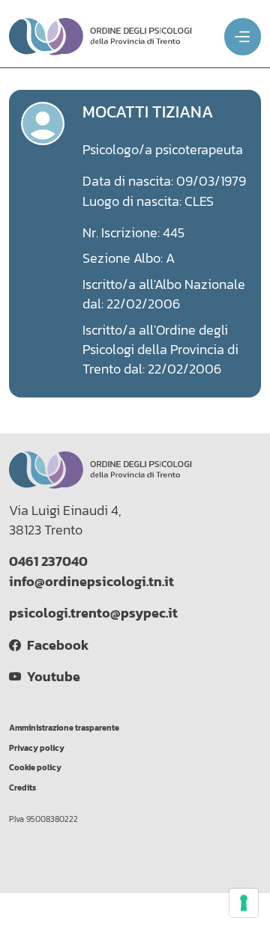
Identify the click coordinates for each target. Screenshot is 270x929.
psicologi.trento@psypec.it (93, 613)
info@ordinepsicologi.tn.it (91, 581)
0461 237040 (48, 561)
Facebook (54, 645)
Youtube (50, 676)
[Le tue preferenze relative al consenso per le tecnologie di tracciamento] (244, 903)
